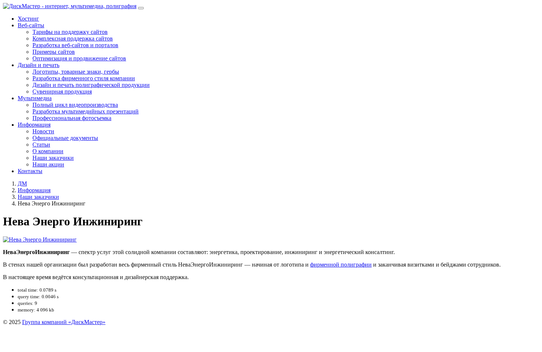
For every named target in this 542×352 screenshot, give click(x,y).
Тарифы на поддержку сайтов (70, 32)
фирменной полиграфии (341, 264)
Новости (43, 131)
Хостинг (28, 18)
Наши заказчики (53, 158)
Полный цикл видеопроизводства (75, 105)
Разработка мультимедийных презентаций (85, 111)
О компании (47, 151)
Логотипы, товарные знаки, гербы (75, 71)
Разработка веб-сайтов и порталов (75, 45)
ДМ (22, 183)
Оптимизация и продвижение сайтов (79, 58)
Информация (34, 125)
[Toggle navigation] (141, 8)
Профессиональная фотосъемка (71, 118)
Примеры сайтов (53, 52)
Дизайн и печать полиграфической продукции (91, 85)
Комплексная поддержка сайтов (72, 38)
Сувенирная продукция (62, 91)
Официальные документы (65, 138)
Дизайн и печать (38, 65)
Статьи (41, 144)
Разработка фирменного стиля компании (83, 78)
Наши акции (48, 164)
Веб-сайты (31, 25)
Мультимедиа (35, 98)
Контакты (30, 171)
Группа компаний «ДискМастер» (63, 322)
